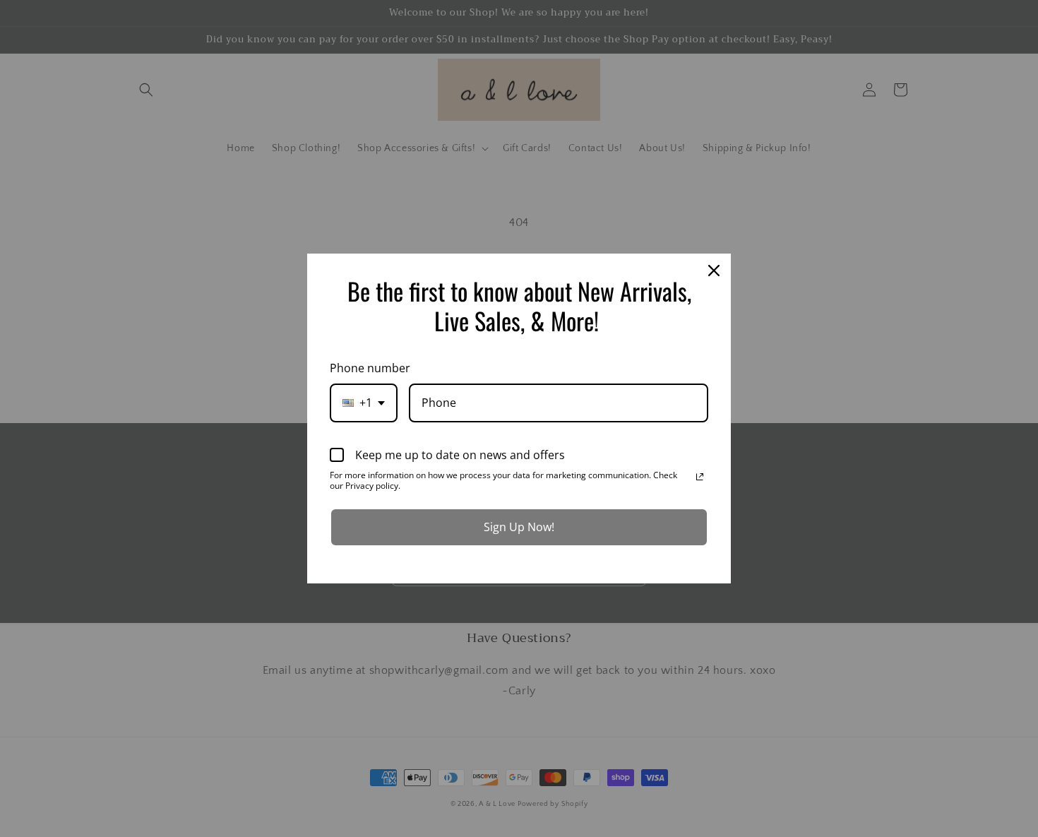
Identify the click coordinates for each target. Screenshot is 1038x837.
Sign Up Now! (519, 527)
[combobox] (364, 403)
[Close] (714, 270)
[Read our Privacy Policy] (699, 476)
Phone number (370, 368)
